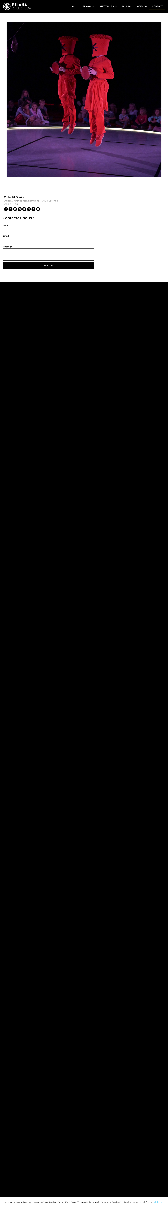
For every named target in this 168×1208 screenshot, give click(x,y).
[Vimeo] (33, 209)
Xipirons (158, 1202)
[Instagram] (6, 209)
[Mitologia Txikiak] (84, 99)
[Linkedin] (24, 209)
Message (7, 246)
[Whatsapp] (29, 209)
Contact (157, 6)
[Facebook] (10, 209)
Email (6, 236)
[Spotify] (15, 209)
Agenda (142, 6)
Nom (5, 225)
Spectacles (106, 6)
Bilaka (87, 6)
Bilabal (127, 6)
